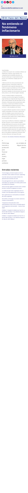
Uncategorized (14, 63)
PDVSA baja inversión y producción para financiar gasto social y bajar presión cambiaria (5, 153)
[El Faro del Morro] (14, 18)
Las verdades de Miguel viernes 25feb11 (21, 145)
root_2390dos (14, 59)
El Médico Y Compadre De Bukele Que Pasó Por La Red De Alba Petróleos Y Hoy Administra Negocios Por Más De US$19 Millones (13, 211)
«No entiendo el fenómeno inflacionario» (16, 136)
